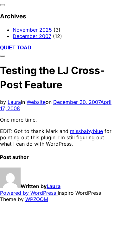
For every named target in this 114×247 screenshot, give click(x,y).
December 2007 (32, 36)
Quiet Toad (15, 47)
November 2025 (32, 30)
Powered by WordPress (29, 193)
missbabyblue (86, 131)
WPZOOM (36, 199)
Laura (14, 102)
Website (36, 102)
